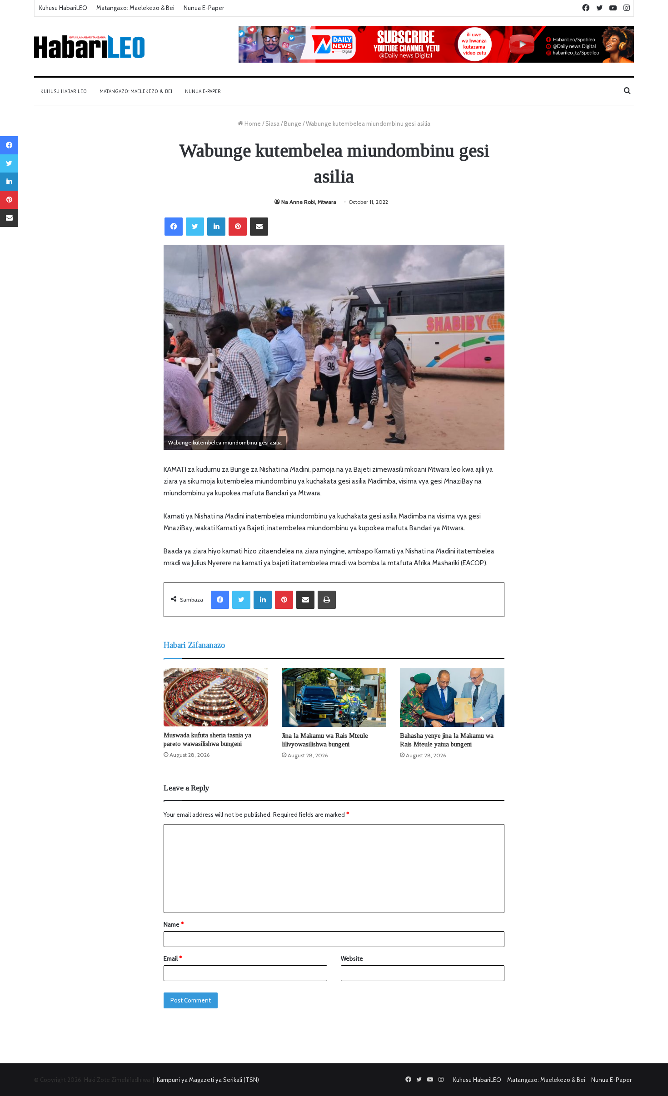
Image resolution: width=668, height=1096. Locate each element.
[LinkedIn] (216, 226)
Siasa (272, 123)
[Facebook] (174, 226)
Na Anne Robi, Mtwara (308, 201)
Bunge (292, 123)
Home (252, 123)
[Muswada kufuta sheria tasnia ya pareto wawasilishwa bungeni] (216, 697)
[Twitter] (195, 226)
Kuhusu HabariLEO (63, 7)
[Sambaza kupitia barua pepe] (259, 226)
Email (173, 958)
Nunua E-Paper (204, 7)
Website (352, 958)
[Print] (327, 600)
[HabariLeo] (89, 46)
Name (174, 924)
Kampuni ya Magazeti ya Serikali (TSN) (208, 1079)
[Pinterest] (238, 226)
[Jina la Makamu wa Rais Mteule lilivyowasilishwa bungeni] (334, 697)
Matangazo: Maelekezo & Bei (135, 7)
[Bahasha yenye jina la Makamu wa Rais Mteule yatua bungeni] (452, 697)
